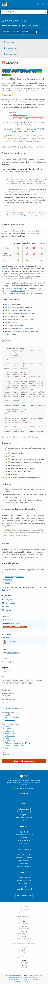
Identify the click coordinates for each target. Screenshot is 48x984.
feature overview (20, 437)
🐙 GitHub (21, 129)
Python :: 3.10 (10, 733)
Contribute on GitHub (23, 858)
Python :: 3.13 (10, 740)
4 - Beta (7, 695)
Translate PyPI (23, 860)
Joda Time (20, 577)
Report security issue (24, 880)
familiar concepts (29, 313)
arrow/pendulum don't (24, 310)
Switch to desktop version (24, 896)
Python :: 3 (9, 728)
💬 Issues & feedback (29, 131)
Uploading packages (23, 812)
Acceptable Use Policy (23, 889)
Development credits (23, 866)
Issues (6, 606)
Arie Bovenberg (12, 652)
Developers (9, 702)
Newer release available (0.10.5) (15, 627)
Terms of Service (23, 878)
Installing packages (23, 809)
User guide (23, 815)
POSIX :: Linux (10, 720)
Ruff (3, 590)
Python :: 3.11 (10, 736)
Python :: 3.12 (10, 738)
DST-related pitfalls (14, 288)
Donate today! (24, 794)
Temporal (8, 579)
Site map (35, 979)
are (28, 194)
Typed (7, 754)
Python (7, 726)
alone (34, 194)
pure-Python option (26, 328)
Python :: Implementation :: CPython (18, 743)
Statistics (24, 838)
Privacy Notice (23, 886)
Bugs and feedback (24, 855)
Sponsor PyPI (24, 863)
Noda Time (9, 577)
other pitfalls (17, 88)
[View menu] (38, 4)
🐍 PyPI (14, 129)
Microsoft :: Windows (12, 717)
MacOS (7, 715)
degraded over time (18, 291)
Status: (24, 788)
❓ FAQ (40, 129)
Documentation (10, 603)
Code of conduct (23, 883)
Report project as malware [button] (24, 761)
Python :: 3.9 (9, 731)
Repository (8, 610)
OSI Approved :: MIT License (14, 708)
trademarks (12, 977)
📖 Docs (7, 129)
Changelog (8, 599)
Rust (6, 747)
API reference (33, 437)
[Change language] (43, 4)
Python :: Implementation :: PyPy (16, 745)
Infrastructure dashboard (23, 835)
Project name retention (23, 817)
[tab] (24, 42)
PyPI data (6, 620)
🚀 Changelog (31, 129)
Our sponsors (24, 843)
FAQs (24, 820)
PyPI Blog (23, 832)
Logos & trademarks (24, 840)
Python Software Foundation (27, 977)
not (31, 194)
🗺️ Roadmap (16, 131)
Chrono (7, 582)
